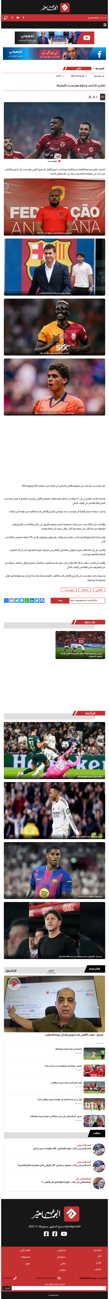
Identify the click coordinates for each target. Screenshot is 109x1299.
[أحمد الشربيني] (99, 1149)
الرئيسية (100, 68)
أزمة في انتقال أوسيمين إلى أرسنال (54, 353)
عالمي (78, 68)
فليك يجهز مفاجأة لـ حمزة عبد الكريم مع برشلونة (55, 413)
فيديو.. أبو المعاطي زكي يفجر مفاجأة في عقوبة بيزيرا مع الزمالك (56, 1116)
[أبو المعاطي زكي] (99, 1183)
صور (28, 1263)
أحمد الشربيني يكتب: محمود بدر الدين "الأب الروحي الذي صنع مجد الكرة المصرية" (54, 1165)
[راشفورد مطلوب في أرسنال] (54, 870)
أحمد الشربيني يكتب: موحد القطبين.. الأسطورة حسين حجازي (62, 1148)
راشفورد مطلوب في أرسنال (90, 896)
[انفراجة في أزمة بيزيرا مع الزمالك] (94, 1054)
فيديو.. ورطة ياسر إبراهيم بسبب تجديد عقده (63, 1066)
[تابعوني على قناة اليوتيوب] (54, 37)
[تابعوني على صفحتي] (54, 53)
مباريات (97, 1269)
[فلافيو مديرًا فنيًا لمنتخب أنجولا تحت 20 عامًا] (54, 207)
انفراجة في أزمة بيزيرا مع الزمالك (68, 1049)
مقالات (96, 1133)
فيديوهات (25, 1256)
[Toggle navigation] (105, 25)
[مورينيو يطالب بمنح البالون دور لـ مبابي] (54, 810)
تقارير (98, 1262)
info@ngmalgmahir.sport (46, 1278)
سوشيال (61, 1256)
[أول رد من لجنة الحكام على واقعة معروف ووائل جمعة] (94, 1104)
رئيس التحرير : (97, 18)
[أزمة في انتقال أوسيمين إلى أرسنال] (54, 327)
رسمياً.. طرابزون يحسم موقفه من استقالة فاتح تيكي (80, 956)
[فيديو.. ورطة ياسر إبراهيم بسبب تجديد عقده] (94, 1071)
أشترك (7, 1288)
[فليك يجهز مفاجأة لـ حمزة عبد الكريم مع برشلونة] (54, 387)
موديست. (69, 590)
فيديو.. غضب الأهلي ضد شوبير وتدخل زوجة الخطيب (74, 1034)
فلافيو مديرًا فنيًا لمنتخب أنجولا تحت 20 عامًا (54, 233)
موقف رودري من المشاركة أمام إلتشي (54, 293)
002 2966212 (7, 1278)
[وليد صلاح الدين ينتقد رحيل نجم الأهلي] (94, 1087)
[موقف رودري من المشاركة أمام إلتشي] (54, 267)
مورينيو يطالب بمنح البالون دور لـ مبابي (86, 836)
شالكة (85, 590)
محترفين (61, 1250)
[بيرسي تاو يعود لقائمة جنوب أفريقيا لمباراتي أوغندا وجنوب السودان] (80, 645)
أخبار (99, 1256)
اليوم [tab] (51, 970)
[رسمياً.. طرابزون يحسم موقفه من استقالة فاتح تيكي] (54, 930)
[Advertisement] (54, 442)
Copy (60, 600)
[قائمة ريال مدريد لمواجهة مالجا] (54, 750)
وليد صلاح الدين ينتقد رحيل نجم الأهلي (66, 1083)
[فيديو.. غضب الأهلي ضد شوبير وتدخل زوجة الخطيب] (54, 1004)
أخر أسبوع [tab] (11, 970)
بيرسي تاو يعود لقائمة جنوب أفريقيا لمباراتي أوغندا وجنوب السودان (81, 654)
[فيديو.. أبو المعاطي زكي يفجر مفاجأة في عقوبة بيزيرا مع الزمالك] (94, 1121)
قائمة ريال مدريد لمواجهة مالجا (89, 776)
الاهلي (99, 590)
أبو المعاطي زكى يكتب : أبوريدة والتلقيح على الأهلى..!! (66, 1182)
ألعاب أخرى (25, 1250)
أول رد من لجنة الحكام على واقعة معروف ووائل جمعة (60, 1099)
